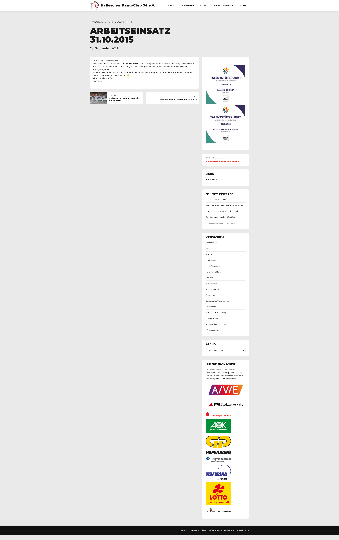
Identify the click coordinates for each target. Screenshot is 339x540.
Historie (209, 254)
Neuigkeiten (187, 5)
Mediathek (213, 179)
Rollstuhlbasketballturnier (217, 199)
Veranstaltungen (223, 5)
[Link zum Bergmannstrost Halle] (218, 461)
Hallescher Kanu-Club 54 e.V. (128, 5)
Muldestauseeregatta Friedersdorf (221, 223)
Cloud (203, 5)
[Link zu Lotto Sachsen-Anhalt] (218, 505)
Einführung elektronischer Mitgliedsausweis (224, 205)
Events (208, 248)
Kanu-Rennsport (213, 266)
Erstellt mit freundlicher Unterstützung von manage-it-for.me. (225, 530)
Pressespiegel (212, 283)
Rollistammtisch (212, 289)
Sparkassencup (212, 295)
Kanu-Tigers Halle (213, 272)
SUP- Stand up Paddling (216, 312)
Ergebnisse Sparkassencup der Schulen (223, 211)
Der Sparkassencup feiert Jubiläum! (221, 217)
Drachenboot (211, 243)
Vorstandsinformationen (111, 22)
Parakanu (210, 278)
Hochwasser (211, 260)
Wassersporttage (213, 330)
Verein (171, 5)
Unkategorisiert (212, 318)
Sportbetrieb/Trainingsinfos (217, 301)
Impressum (194, 530)
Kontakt (244, 5)
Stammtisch (211, 307)
